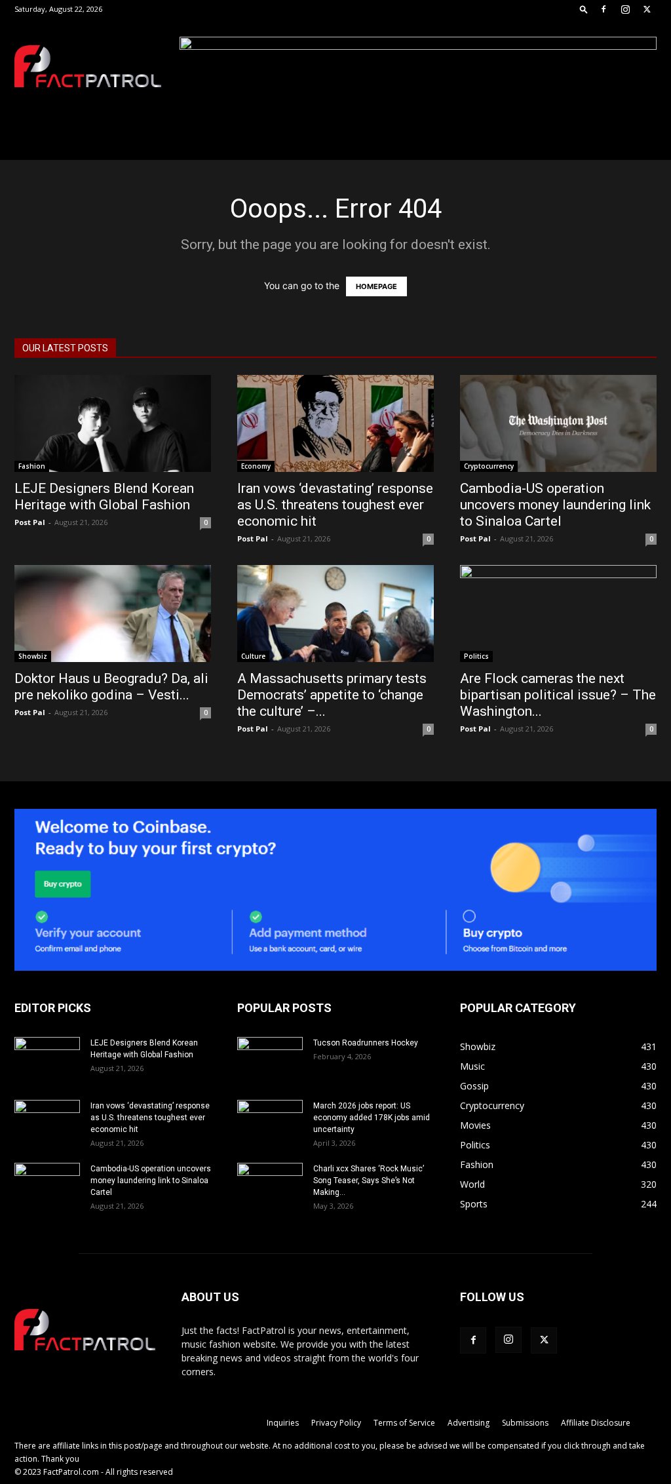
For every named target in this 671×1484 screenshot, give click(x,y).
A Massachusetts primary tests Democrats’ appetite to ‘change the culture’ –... (332, 695)
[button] (584, 9)
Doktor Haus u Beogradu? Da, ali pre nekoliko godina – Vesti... (111, 687)
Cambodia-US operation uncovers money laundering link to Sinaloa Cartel (555, 504)
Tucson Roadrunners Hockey (365, 1042)
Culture (253, 656)
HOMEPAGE (376, 286)
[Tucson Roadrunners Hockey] (270, 1060)
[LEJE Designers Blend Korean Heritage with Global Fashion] (112, 423)
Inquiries (283, 1422)
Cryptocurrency (489, 466)
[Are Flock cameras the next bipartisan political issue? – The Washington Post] (558, 613)
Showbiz (32, 656)
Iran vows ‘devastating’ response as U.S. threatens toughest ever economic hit (335, 504)
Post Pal (29, 522)
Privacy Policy (336, 1422)
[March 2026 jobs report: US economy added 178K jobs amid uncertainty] (270, 1123)
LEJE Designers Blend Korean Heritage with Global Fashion (104, 496)
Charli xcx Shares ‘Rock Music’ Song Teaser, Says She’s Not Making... (368, 1180)
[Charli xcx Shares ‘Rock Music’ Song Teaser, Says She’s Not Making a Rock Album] (270, 1186)
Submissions (525, 1422)
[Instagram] (625, 9)
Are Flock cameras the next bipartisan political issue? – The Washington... (558, 695)
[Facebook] (603, 9)
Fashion (31, 466)
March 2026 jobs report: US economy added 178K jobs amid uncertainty (371, 1117)
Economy (256, 466)
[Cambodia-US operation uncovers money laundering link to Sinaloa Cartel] (558, 423)
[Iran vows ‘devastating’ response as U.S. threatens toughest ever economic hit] (335, 423)
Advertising (468, 1422)
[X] (647, 9)
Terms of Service (404, 1422)
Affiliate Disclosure (595, 1422)
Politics (476, 656)
